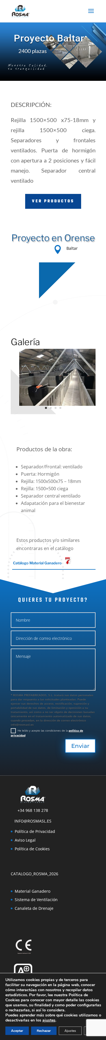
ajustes (48, 1020)
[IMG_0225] (57, 405)
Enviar (80, 746)
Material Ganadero (32, 891)
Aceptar (17, 1030)
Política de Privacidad (35, 831)
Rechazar (44, 1030)
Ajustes (70, 1030)
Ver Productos (53, 201)
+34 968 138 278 (33, 810)
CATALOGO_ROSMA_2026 (34, 873)
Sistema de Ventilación (36, 899)
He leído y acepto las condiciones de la (47, 733)
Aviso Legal (25, 840)
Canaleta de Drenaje (34, 908)
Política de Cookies (32, 848)
